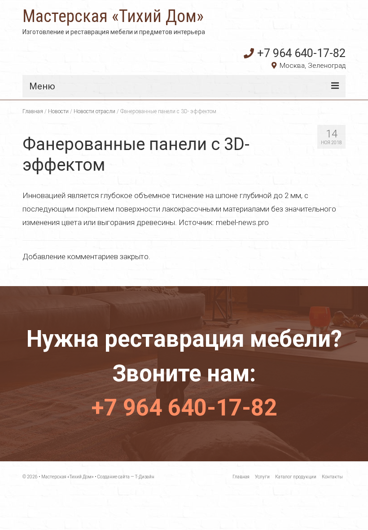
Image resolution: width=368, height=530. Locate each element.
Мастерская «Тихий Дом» (113, 16)
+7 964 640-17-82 (301, 53)
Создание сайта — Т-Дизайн (125, 476)
